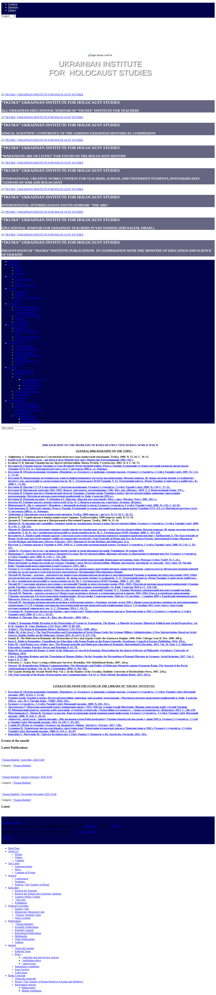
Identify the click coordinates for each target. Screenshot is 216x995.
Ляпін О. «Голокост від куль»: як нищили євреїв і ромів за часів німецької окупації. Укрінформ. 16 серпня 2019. (76, 550)
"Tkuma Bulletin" (22, 765)
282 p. (147, 674)
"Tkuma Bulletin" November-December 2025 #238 (28, 794)
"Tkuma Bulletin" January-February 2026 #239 (26, 777)
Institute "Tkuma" (86, 831)
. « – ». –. (102, 708)
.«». (65, 725)
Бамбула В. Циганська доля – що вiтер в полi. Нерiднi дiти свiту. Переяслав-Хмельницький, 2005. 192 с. (71, 459)
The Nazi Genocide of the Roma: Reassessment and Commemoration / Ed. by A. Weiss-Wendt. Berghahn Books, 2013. (75, 674)
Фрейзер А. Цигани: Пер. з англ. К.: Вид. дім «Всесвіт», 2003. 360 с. (48, 617)
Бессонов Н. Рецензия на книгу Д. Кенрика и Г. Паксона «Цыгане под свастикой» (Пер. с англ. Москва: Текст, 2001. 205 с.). (83, 499)
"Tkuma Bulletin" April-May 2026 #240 (22, 759)
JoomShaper (91, 826)
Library (12, 10)
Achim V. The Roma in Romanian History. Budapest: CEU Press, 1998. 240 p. (53, 629)
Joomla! (116, 826)
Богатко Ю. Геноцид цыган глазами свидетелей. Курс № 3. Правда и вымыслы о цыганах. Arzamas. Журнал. (75, 502)
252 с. (107, 704)
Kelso (11, 650)
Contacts (12, 4)
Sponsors (13, 7)
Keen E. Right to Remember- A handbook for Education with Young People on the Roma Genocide (64, 641)
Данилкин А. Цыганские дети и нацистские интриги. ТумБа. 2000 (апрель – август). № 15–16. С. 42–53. (71, 514)
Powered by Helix (11, 823)
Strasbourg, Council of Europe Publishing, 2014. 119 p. (154, 641)
